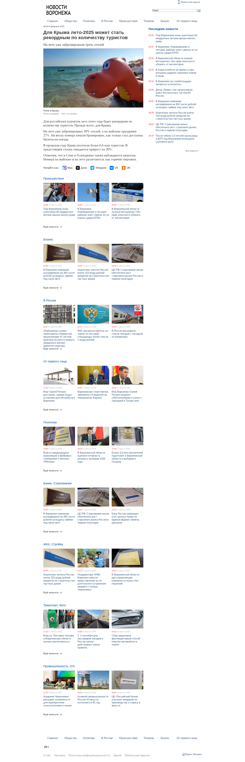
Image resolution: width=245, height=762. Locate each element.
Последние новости (163, 29)
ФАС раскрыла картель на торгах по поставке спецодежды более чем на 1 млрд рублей (93, 335)
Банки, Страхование (57, 483)
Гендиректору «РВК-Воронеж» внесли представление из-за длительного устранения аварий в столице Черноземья (92, 582)
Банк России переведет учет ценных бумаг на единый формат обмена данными (125, 518)
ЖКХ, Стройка (53, 544)
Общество (70, 21)
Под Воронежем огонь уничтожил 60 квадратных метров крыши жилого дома (59, 211)
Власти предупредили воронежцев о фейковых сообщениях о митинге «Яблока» (57, 457)
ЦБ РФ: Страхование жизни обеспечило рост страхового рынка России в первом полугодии (127, 274)
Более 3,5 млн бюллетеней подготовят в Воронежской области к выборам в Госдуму (127, 457)
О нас (47, 755)
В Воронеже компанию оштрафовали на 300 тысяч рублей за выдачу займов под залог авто (59, 274)
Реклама (59, 755)
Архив (118, 755)
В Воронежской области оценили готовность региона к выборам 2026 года (91, 457)
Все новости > (192, 151)
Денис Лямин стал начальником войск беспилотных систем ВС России (174, 92)
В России (107, 21)
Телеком (149, 21)
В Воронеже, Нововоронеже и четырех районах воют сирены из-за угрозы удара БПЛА (93, 213)
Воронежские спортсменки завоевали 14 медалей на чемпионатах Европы (93, 394)
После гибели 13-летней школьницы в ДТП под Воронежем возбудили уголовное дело (177, 138)
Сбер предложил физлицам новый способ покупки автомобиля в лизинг (126, 640)
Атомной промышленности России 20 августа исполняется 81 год (93, 699)
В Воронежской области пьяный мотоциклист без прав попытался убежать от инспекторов (126, 213)
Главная (52, 21)
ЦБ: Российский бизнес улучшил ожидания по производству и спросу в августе (126, 701)
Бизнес (165, 21)
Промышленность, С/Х (59, 666)
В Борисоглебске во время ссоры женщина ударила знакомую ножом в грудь (176, 72)
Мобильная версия (190, 2)
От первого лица (187, 21)
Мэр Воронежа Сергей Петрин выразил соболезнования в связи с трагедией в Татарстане (127, 396)
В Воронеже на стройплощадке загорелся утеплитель (173, 83)
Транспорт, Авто (54, 605)
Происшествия (128, 21)
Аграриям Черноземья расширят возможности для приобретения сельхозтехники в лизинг (57, 701)
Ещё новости (51, 226)
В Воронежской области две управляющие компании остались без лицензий (125, 579)
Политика (89, 21)
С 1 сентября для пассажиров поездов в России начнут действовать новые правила (90, 641)
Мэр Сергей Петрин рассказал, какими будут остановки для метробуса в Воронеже (59, 396)
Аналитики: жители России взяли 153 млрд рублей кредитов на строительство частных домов (93, 274)
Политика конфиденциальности (89, 755)
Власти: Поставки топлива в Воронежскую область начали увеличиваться (58, 638)
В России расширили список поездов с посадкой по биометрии (127, 333)
